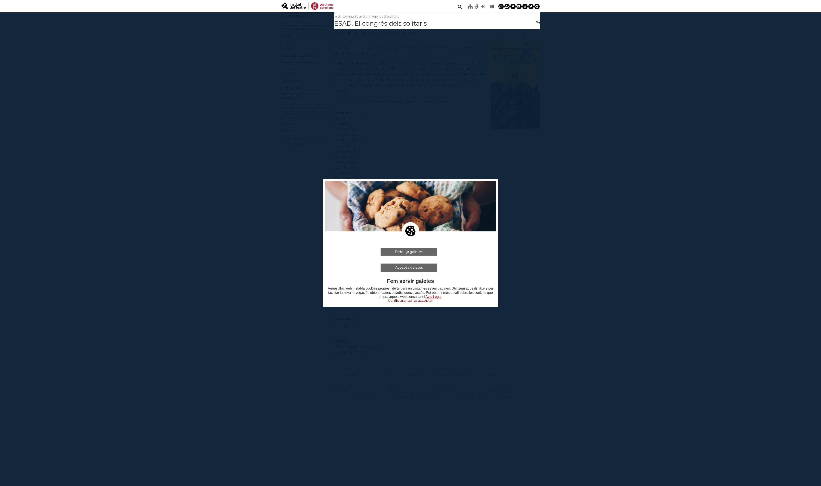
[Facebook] (537, 6)
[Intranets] (470, 6)
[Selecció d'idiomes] (492, 6)
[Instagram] (525, 6)
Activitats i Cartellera (356, 16)
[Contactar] (501, 6)
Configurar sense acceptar (410, 301)
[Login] (483, 6)
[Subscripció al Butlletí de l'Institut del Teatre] (507, 6)
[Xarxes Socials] (513, 6)
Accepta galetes (409, 268)
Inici (337, 16)
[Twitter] (531, 6)
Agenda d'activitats (385, 16)
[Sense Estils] (477, 6)
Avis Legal (433, 297)
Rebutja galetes (408, 252)
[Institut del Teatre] (307, 5)
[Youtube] (519, 6)
